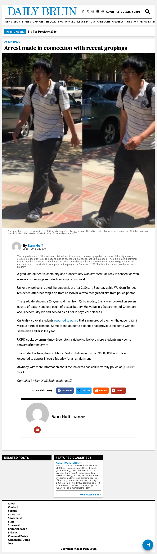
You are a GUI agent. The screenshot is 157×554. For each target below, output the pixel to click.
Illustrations (86, 21)
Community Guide (19, 540)
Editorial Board (17, 529)
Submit (137, 11)
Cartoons (103, 21)
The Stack (131, 21)
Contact (13, 507)
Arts (28, 21)
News (8, 21)
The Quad (50, 21)
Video (71, 21)
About (11, 503)
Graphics (118, 21)
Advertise (112, 11)
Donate (126, 11)
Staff (11, 521)
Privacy (12, 532)
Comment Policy (18, 536)
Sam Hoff (35, 246)
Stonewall (14, 525)
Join (10, 543)
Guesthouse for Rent (69, 462)
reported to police (66, 320)
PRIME (143, 21)
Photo (62, 21)
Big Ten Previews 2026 (42, 31)
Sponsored (15, 518)
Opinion (38, 21)
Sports (18, 21)
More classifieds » (90, 494)
